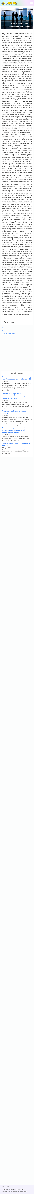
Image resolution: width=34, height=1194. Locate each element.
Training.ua (12, 1189)
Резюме (4, 331)
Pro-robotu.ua (5, 1189)
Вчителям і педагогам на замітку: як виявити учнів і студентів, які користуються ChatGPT (16, 430)
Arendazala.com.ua (20, 1189)
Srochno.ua (4, 1191)
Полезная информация (8, 333)
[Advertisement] (17, 353)
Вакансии (4, 328)
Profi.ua (10, 1191)
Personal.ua (16, 1191)
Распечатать (9, 322)
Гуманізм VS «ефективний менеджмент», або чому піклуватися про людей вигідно (16, 396)
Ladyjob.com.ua (23, 1191)
